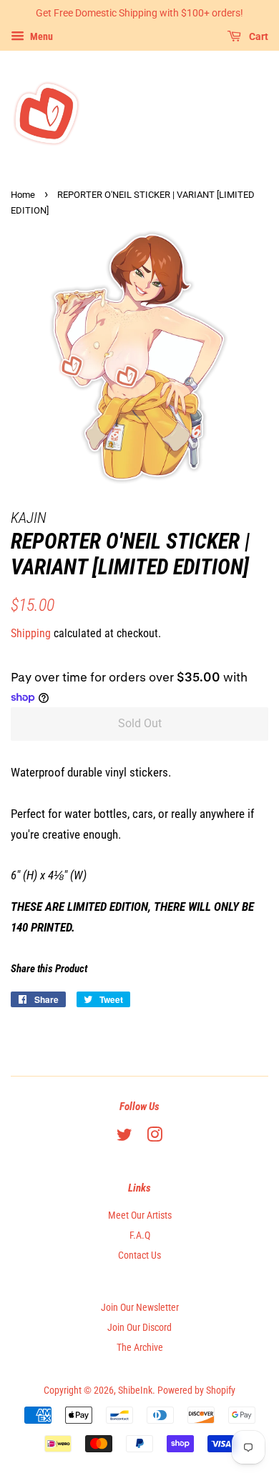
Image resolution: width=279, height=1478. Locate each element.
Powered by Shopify (196, 1390)
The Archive (140, 1348)
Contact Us (139, 1255)
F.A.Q (139, 1235)
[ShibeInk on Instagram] (154, 1138)
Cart (257, 36)
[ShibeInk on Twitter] (124, 1138)
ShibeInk (135, 1390)
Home (23, 194)
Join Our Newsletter (140, 1308)
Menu (40, 36)
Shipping (31, 633)
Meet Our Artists (140, 1215)
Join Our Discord (139, 1328)
